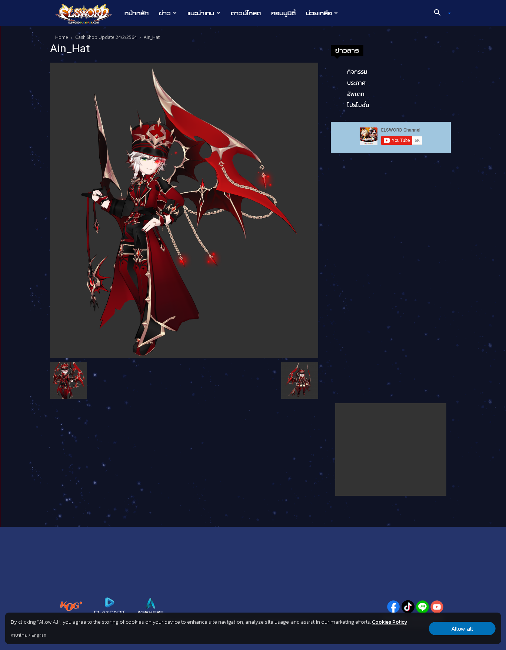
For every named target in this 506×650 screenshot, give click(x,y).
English (38, 635)
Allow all (462, 628)
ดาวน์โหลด (246, 13)
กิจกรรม (357, 71)
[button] (440, 13)
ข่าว (165, 13)
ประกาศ (356, 82)
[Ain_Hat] (184, 210)
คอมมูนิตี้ (283, 13)
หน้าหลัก (136, 13)
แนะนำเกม (200, 13)
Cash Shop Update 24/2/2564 (106, 37)
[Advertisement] (390, 449)
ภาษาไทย (19, 635)
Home (61, 37)
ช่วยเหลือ (319, 13)
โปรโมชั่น (358, 104)
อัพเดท (355, 93)
